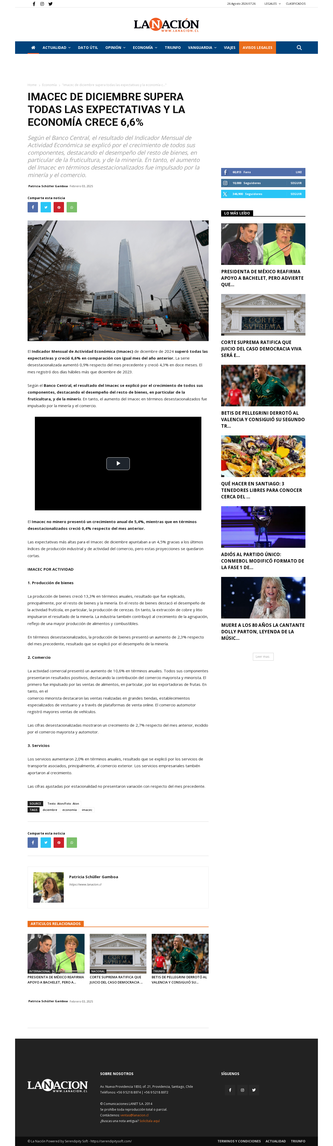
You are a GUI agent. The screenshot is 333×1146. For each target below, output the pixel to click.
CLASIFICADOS (295, 3)
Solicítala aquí (149, 1121)
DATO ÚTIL (88, 47)
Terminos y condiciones (239, 1141)
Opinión (113, 47)
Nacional (98, 971)
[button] (299, 47)
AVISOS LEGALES (257, 47)
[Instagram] (40, 3)
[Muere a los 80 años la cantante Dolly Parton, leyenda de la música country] (263, 597)
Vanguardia (200, 47)
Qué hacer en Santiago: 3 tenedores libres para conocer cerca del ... (261, 490)
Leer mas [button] (262, 656)
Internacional (39, 971)
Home (32, 85)
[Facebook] (31, 3)
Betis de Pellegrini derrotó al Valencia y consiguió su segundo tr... (263, 419)
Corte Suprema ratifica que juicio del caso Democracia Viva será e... (261, 348)
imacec (87, 810)
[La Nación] (166, 25)
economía (69, 810)
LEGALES (271, 3)
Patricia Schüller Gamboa (48, 186)
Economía (143, 47)
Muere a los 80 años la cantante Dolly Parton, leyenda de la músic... (263, 631)
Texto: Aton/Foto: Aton (63, 803)
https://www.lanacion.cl (85, 884)
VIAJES (229, 47)
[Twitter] (49, 3)
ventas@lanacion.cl (134, 1115)
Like (299, 172)
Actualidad (54, 47)
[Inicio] (33, 47)
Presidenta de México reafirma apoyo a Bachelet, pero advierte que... (262, 278)
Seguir (296, 183)
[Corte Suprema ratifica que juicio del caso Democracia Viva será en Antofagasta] (118, 954)
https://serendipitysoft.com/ (111, 1141)
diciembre (50, 810)
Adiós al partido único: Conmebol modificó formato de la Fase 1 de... (262, 560)
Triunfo (173, 47)
